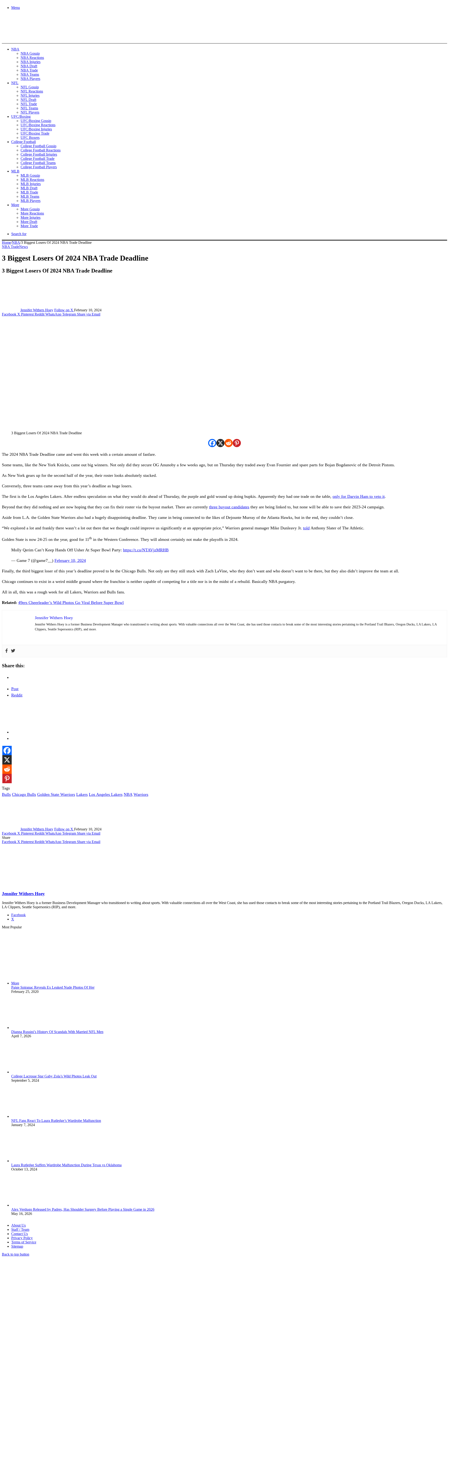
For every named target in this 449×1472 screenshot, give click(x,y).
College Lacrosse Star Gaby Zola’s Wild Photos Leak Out (54, 1076)
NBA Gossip (30, 53)
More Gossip (30, 209)
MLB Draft (29, 188)
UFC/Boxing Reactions (38, 125)
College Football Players (39, 167)
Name (30, 1421)
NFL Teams (29, 108)
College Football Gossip (38, 146)
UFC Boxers (30, 138)
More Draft (29, 222)
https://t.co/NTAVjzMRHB (146, 550)
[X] (220, 443)
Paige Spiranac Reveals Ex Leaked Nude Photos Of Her (52, 987)
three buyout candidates (229, 507)
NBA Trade (29, 70)
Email (63, 1421)
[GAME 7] (23, 35)
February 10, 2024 (70, 560)
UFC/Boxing (21, 116)
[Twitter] (13, 651)
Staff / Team (20, 1229)
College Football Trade (37, 159)
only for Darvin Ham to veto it (359, 496)
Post (14, 688)
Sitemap (17, 1246)
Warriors (141, 794)
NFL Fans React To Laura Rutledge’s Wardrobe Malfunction (56, 1121)
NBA (15, 49)
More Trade (29, 226)
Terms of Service (23, 1242)
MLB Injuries (31, 184)
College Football (23, 142)
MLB (15, 171)
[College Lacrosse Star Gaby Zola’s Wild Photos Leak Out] (37, 1072)
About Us (18, 1225)
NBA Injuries (30, 62)
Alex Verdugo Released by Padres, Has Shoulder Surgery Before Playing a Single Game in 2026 (82, 1209)
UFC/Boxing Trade (35, 133)
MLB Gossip (30, 175)
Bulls (6, 794)
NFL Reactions (32, 91)
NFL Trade (29, 104)
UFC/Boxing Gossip (36, 121)
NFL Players (30, 112)
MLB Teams (30, 196)
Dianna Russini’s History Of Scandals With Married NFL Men (57, 1032)
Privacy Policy (22, 1238)
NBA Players (30, 79)
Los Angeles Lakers (106, 794)
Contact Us (19, 1234)
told (306, 528)
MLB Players (30, 201)
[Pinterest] (237, 443)
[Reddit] (228, 443)
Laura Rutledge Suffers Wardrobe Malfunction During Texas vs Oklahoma (66, 1165)
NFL (14, 83)
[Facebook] (212, 443)
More (15, 205)
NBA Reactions (32, 58)
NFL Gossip (30, 87)
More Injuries (30, 217)
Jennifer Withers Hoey (36, 310)
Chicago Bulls (24, 794)
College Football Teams (38, 163)
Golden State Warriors (56, 794)
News (23, 247)
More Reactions (32, 213)
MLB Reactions (32, 180)
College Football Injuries (39, 154)
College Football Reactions (41, 150)
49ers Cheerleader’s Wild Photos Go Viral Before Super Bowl (71, 602)
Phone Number (103, 1421)
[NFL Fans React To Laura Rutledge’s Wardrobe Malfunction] (37, 1116)
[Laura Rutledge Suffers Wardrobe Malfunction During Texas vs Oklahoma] (37, 1161)
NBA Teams (30, 74)
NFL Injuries (30, 95)
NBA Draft (29, 66)
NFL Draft (28, 100)
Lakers (82, 794)
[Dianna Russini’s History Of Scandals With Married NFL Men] (37, 1028)
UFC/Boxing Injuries (36, 129)
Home (6, 242)
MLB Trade (29, 192)
